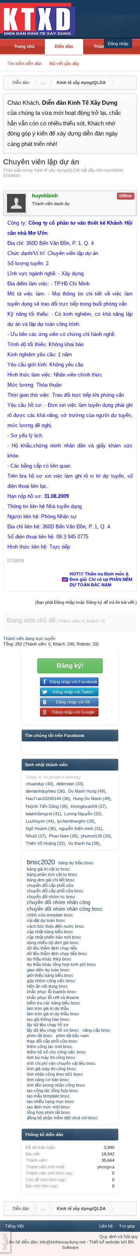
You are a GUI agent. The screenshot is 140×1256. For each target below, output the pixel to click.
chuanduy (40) (39, 783)
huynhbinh (113, 170)
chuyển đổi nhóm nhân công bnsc (65, 909)
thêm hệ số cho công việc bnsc (56, 1052)
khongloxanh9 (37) (88, 806)
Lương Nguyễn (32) (83, 813)
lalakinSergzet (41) (43, 813)
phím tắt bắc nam (72, 1035)
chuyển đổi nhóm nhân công (58, 902)
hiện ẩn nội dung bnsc (47, 986)
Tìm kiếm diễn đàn (24, 63)
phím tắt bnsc (39, 1035)
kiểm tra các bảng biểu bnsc (53, 1003)
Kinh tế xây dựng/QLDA (57, 170)
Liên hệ (106, 1226)
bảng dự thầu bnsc (76, 862)
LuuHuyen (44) (40, 821)
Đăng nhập (118, 43)
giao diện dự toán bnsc (48, 970)
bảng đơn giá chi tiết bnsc (51, 880)
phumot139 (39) (96, 836)
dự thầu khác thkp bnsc (49, 959)
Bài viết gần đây (64, 63)
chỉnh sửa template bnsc (50, 915)
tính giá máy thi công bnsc (51, 1068)
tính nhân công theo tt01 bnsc (55, 1074)
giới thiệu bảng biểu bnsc (50, 975)
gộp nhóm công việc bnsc (51, 980)
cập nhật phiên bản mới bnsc (54, 937)
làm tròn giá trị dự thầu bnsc (53, 1013)
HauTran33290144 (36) (48, 798)
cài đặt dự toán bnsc (46, 920)
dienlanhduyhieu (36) (45, 791)
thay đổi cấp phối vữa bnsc (52, 1041)
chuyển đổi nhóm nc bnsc (51, 896)
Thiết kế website (104, 1242)
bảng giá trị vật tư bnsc (48, 869)
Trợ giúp (127, 1226)
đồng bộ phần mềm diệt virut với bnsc (62, 1117)
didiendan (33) (69, 783)
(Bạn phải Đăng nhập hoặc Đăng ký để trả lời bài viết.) (86, 602)
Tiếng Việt (14, 1226)
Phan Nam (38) (63, 836)
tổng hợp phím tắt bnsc (48, 1112)
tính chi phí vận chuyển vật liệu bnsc (61, 1063)
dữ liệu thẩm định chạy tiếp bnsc (57, 953)
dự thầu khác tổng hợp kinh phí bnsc (61, 964)
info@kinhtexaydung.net (62, 1242)
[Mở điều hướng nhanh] (130, 82)
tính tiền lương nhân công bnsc (56, 1085)
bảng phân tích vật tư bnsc (52, 874)
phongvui (105, 1167)
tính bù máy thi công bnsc (51, 1057)
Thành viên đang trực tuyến (29, 638)
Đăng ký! (70, 665)
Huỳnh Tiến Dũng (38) (47, 806)
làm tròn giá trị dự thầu (48, 1008)
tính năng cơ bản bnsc (48, 1079)
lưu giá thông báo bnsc (48, 1019)
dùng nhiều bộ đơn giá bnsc (53, 942)
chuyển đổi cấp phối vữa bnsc (55, 890)
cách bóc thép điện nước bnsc (55, 926)
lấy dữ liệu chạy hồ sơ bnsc (53, 1030)
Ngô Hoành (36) (41, 828)
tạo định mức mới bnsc (48, 1107)
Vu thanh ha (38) (84, 843)
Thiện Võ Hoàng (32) (45, 843)
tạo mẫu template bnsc (48, 1096)
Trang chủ (24, 46)
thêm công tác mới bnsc (49, 1046)
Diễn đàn (64, 46)
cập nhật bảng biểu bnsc (50, 931)
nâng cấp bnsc (96, 1030)
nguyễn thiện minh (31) (80, 828)
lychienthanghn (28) (75, 821)
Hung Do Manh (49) (91, 798)
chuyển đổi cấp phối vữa (50, 885)
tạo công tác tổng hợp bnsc (53, 1090)
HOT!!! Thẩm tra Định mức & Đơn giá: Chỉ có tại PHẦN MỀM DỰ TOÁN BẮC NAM (101, 579)
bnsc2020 (41, 861)
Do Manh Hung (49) (86, 791)
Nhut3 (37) (36, 836)
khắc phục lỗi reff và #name (53, 997)
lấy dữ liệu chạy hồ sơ (47, 1024)
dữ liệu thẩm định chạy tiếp (52, 948)
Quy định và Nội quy (119, 1236)
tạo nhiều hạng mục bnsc (50, 1101)
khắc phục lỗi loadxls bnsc (52, 991)
